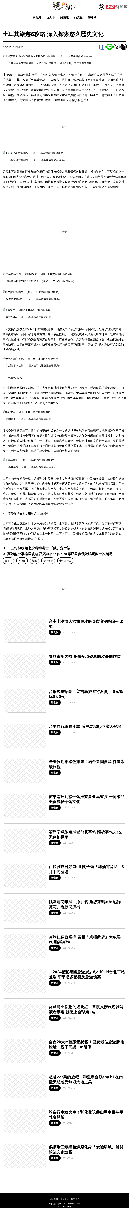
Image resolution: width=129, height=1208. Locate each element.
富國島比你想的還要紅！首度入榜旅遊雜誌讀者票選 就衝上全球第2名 (86, 1009)
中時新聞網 (116, 7)
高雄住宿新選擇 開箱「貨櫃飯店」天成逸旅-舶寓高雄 (85, 939)
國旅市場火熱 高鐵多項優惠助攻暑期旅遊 (85, 656)
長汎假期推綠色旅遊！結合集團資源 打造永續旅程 (87, 764)
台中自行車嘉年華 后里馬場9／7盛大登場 (85, 726)
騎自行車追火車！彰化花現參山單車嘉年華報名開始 (86, 1114)
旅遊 (34, 560)
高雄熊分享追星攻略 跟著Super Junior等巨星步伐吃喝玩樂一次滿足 (59, 553)
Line (109, 47)
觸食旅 (54, 632)
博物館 (21, 560)
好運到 (92, 17)
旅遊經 (7, 47)
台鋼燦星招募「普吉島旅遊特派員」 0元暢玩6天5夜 (86, 694)
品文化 (78, 17)
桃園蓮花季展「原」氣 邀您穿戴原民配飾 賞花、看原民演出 (85, 904)
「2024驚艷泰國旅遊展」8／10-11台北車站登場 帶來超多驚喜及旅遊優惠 (87, 974)
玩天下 (50, 17)
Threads (116, 47)
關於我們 (54, 1199)
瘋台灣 (37, 17)
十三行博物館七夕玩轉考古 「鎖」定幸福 (38, 548)
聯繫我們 (75, 1199)
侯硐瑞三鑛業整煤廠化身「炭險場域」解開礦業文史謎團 (86, 1149)
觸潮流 (64, 17)
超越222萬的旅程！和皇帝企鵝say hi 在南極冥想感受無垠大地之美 (86, 1079)
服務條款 (64, 1199)
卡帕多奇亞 (65, 560)
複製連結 (123, 47)
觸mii (64, 6)
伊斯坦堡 (48, 560)
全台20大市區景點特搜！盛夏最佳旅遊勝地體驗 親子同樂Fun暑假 (86, 1044)
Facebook (102, 47)
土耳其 (8, 560)
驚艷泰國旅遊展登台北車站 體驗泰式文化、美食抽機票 (87, 834)
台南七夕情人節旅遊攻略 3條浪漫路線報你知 (86, 623)
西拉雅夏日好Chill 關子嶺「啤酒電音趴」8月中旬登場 (86, 869)
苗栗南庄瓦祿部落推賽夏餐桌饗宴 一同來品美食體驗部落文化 (87, 799)
